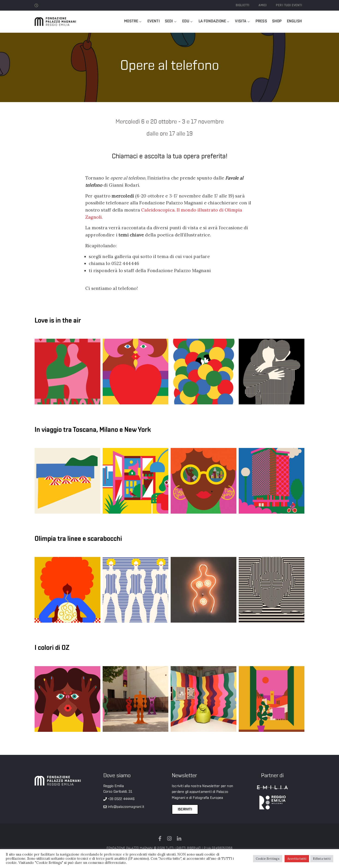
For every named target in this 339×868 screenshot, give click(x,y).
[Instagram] (169, 838)
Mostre (131, 21)
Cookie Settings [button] (268, 859)
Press (261, 21)
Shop (277, 21)
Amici (263, 5)
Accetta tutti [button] (296, 859)
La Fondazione (212, 21)
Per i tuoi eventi (289, 5)
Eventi (153, 21)
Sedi (169, 21)
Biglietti (243, 5)
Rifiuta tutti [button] (321, 859)
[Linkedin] (179, 838)
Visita (240, 21)
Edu (186, 21)
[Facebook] (160, 838)
